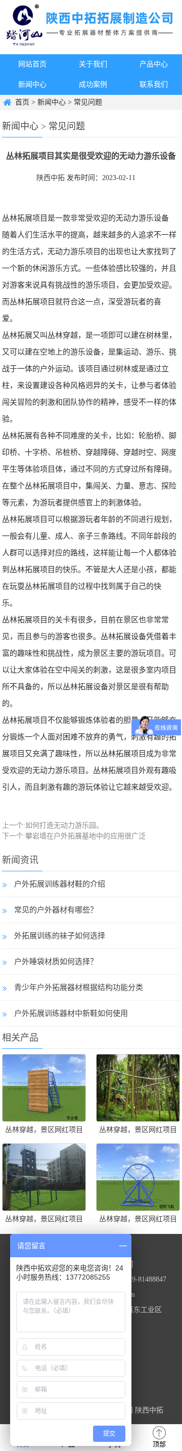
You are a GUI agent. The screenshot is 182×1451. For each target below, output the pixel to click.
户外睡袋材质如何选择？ (56, 962)
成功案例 (93, 84)
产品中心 (154, 64)
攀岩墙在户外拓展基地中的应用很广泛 (85, 836)
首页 (22, 102)
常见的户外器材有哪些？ (56, 910)
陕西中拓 (50, 178)
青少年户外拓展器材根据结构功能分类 (78, 987)
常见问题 (88, 102)
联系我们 (154, 84)
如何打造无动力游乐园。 (64, 825)
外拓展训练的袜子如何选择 (59, 936)
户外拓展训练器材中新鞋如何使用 (71, 1013)
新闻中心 (32, 84)
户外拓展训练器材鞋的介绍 (59, 884)
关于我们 (93, 64)
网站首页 (32, 64)
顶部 (159, 1444)
